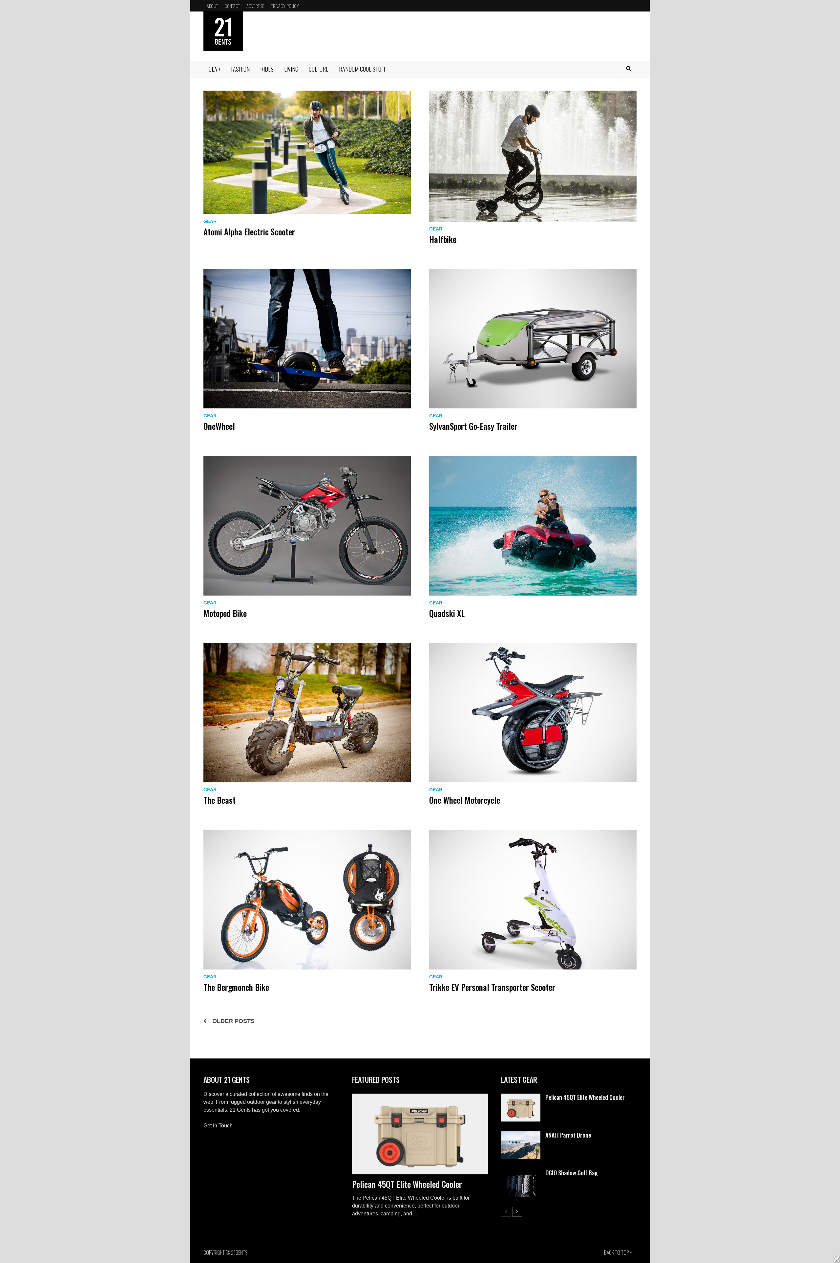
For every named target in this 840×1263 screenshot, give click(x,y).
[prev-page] (506, 1212)
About (212, 5)
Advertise (255, 5)
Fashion (240, 69)
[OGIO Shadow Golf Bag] (520, 1173)
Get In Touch (218, 1125)
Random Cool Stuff (362, 69)
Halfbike (442, 239)
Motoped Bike (225, 613)
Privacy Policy (285, 5)
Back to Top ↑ (618, 1252)
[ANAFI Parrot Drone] (520, 1135)
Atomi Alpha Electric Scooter (249, 232)
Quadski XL (447, 613)
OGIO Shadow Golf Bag (571, 1172)
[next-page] (517, 1212)
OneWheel (219, 426)
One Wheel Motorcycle (464, 800)
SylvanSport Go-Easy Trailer (473, 426)
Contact (232, 5)
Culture (318, 69)
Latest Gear (519, 1079)
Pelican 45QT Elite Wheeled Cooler (407, 1184)
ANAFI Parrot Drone (568, 1135)
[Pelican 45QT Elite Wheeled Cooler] (420, 1134)
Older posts (233, 1021)
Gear (214, 69)
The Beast (219, 800)
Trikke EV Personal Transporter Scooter (492, 987)
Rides (267, 69)
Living (291, 69)
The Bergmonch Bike (236, 987)
